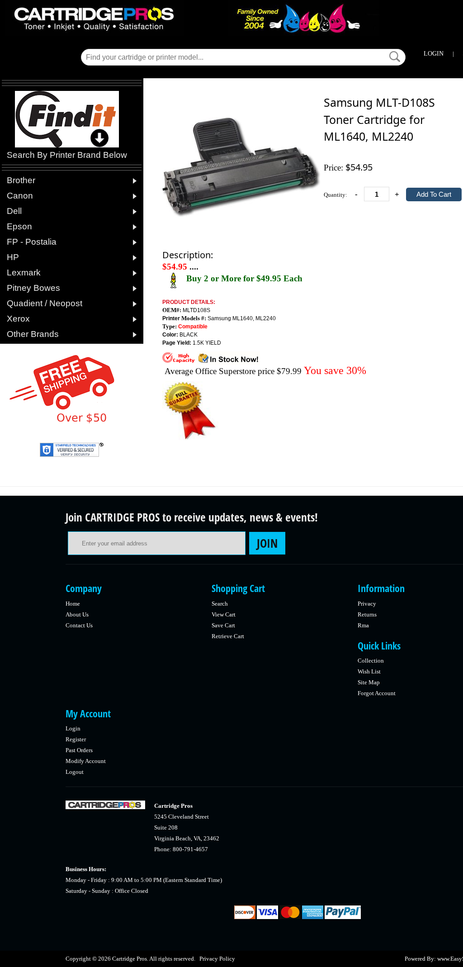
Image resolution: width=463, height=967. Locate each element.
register (76, 739)
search (220, 603)
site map (369, 682)
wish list (369, 671)
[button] (394, 56)
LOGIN (434, 53)
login (73, 728)
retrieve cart (228, 636)
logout (75, 771)
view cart (224, 614)
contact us (79, 625)
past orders (79, 750)
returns (367, 614)
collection (371, 660)
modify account (86, 761)
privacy (367, 603)
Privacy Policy (217, 958)
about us (77, 614)
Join (267, 543)
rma (363, 625)
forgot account (377, 693)
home (73, 603)
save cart (223, 625)
